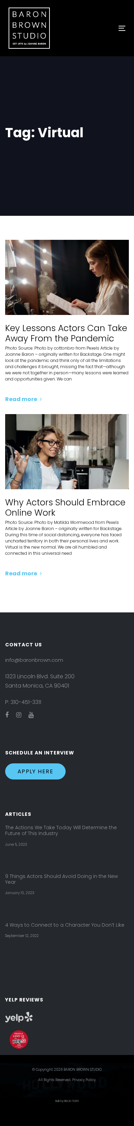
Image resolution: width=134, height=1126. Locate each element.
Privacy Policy (84, 1079)
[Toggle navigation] (106, 28)
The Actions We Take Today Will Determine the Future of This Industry (61, 830)
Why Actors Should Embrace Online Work (65, 507)
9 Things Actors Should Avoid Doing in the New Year (61, 879)
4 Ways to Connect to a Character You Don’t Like (64, 925)
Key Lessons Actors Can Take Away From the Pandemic (66, 333)
